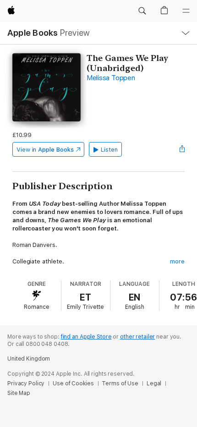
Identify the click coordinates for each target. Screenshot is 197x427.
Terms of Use (120, 383)
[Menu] (186, 11)
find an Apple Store (86, 337)
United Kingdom (28, 359)
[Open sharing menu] (181, 149)
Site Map (18, 393)
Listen (109, 149)
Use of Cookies (73, 383)
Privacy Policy (25, 383)
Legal (154, 383)
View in (45, 149)
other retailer (137, 337)
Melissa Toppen (111, 78)
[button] (142, 11)
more (177, 261)
